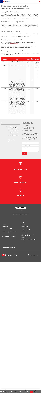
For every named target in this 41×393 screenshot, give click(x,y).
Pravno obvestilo (24, 237)
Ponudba (4, 234)
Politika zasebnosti (25, 232)
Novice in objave (5, 226)
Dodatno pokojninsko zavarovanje (9, 232)
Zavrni (32, 391)
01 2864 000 (21, 208)
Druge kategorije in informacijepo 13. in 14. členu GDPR (27, 235)
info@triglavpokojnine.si (20, 214)
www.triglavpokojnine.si (14, 43)
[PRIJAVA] (37, 1)
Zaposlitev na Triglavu (7, 228)
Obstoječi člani (24, 222)
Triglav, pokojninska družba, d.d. (8, 247)
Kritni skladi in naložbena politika (9, 236)
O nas (3, 222)
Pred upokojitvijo (24, 226)
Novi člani (23, 224)
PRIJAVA (37, 1)
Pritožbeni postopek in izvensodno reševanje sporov (28, 240)
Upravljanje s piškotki (25, 229)
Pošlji (25, 153)
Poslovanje (4, 224)
